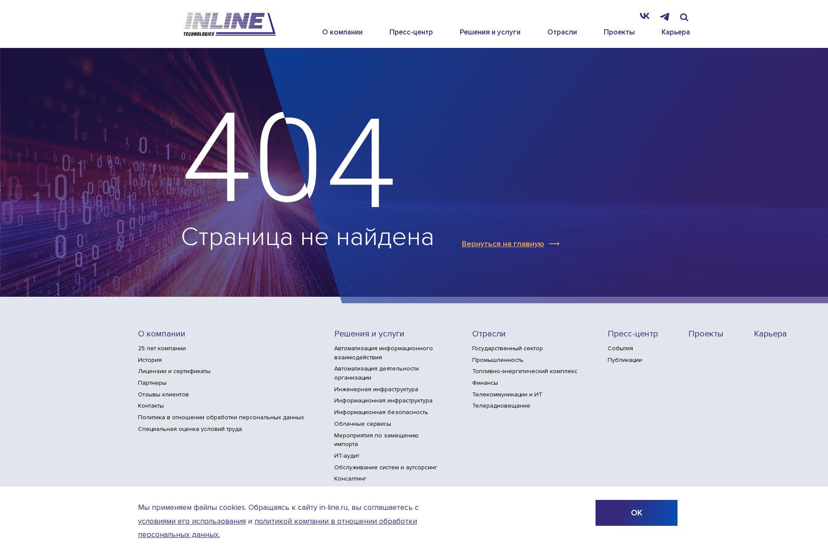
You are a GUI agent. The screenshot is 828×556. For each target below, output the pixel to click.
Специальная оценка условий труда (190, 429)
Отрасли (562, 32)
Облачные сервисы (362, 423)
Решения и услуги (490, 32)
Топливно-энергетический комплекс (524, 371)
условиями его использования (192, 521)
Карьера (676, 32)
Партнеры (152, 382)
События (620, 348)
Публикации (625, 360)
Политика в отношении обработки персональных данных (221, 417)
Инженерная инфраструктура (376, 389)
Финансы (485, 382)
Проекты (619, 32)
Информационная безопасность (381, 412)
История (150, 360)
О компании (342, 32)
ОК (637, 513)
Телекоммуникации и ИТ (507, 394)
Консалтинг (350, 478)
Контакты (151, 405)
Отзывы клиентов (163, 394)
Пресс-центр (411, 32)
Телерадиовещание (501, 405)
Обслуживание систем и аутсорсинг (385, 467)
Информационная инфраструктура (383, 400)
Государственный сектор (507, 348)
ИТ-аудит (346, 455)
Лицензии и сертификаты (174, 371)
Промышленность (498, 360)
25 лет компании (162, 348)
